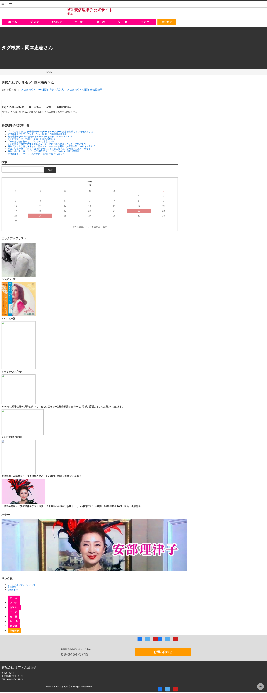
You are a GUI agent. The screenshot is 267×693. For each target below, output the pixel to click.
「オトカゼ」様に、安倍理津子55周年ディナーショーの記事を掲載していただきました (50, 131)
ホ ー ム (12, 21)
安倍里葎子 (96, 89)
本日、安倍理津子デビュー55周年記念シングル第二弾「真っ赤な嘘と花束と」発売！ (49, 148)
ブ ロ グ (34, 21)
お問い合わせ (163, 652)
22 (139, 210)
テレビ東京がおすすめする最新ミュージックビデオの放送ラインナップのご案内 (47, 144)
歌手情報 (12, 587)
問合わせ (167, 21)
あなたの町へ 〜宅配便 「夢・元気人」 (43, 89)
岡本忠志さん (39, 47)
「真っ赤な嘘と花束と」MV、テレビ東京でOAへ (31, 141)
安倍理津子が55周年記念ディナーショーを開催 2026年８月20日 (40, 136)
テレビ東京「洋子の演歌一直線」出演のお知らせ (31, 139)
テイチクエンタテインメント (22, 584)
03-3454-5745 (74, 654)
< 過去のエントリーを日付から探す (89, 226)
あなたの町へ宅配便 (78, 89)
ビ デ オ (144, 21)
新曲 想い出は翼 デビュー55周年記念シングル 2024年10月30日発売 (43, 151)
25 (40, 215)
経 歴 (101, 21)
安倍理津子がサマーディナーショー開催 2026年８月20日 (37, 134)
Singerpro (13, 589)
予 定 (79, 21)
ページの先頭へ (260, 686)
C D (122, 21)
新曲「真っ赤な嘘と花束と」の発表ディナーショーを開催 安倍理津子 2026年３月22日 (51, 146)
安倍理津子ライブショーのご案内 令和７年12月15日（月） (37, 154)
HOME (48, 71)
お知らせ (57, 21)
